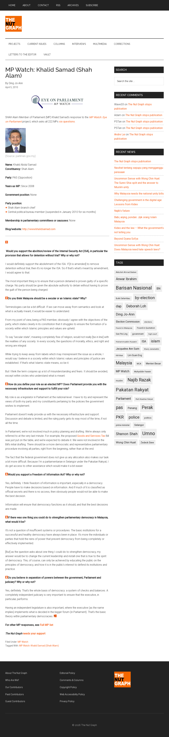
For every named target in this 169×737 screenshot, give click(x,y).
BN (158, 288)
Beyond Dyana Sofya (126, 238)
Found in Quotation (146, 328)
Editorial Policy (67, 673)
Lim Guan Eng (135, 355)
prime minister (123, 425)
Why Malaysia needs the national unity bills (139, 193)
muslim (119, 380)
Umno (148, 433)
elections (148, 322)
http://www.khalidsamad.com (38, 229)
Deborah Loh (136, 306)
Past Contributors (14, 694)
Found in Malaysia (124, 328)
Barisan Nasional (134, 288)
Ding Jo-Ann (125, 314)
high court (152, 334)
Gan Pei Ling (121, 334)
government (138, 334)
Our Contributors (14, 687)
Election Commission (128, 321)
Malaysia (124, 363)
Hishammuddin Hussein (126, 342)
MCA (139, 364)
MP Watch (23, 641)
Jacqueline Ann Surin (127, 348)
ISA (144, 341)
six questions (67, 121)
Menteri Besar (153, 363)
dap (118, 306)
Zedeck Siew (147, 442)
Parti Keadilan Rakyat (144, 399)
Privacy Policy (67, 701)
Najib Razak (139, 380)
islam (155, 341)
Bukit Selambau (123, 298)
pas (119, 407)
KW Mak (119, 355)
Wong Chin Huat (126, 442)
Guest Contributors (15, 701)
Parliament (123, 399)
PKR (120, 417)
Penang (132, 408)
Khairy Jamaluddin (151, 349)
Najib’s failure (122, 210)
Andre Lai (119, 134)
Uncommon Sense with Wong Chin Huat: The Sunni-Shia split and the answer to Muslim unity (137, 183)
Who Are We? (12, 680)
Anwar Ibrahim (126, 279)
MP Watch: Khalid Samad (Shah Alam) (39, 645)
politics (147, 418)
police (134, 417)
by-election (145, 297)
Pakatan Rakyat (132, 389)
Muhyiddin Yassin (142, 371)
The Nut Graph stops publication (143, 115)
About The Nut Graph (16, 673)
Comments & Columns (72, 680)
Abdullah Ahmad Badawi (126, 272)
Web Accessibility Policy (72, 694)
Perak (147, 407)
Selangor (139, 425)
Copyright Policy (68, 687)
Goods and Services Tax (91, 435)
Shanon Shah (126, 434)
